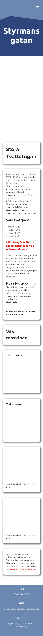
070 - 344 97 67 (21, 594)
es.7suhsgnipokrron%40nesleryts (21, 609)
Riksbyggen (28, 563)
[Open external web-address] (18, 6)
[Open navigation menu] (37, 6)
